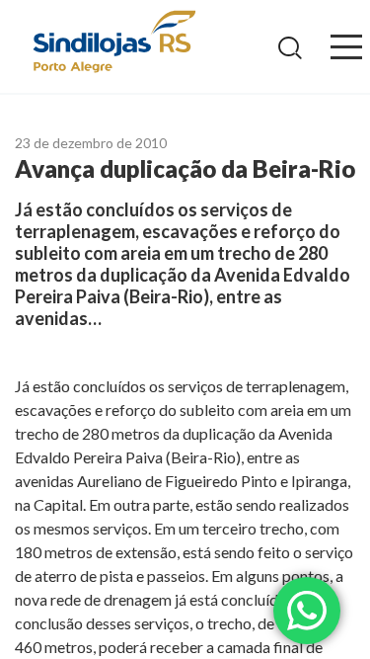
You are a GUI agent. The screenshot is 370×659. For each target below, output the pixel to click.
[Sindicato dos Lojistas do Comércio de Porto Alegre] (113, 43)
